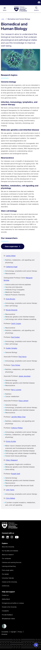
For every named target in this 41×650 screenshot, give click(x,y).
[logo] (20, 8)
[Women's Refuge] (4, 628)
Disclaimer (4, 634)
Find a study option (7, 570)
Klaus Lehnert (23, 401)
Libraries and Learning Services (11, 562)
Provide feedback (7, 615)
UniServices (5, 586)
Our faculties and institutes (10, 551)
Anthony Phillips (17, 428)
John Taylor (10, 490)
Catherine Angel (11, 267)
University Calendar (8, 578)
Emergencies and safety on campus (13, 603)
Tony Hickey (15, 365)
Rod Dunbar (15, 337)
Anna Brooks (10, 299)
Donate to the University (9, 607)
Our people (5, 574)
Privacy (20, 631)
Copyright (13, 631)
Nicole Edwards (11, 310)
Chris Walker (10, 498)
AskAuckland (6, 599)
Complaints (5, 611)
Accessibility (5, 631)
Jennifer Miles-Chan (18, 417)
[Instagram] (12, 537)
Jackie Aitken (11, 256)
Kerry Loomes (16, 390)
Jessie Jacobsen (25, 376)
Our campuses (6, 558)
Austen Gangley (11, 348)
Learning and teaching (9, 566)
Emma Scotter (11, 441)
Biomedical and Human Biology (19, 19)
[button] (39, 2)
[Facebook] (3, 537)
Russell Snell (15, 474)
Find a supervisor (11, 246)
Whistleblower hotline (8, 618)
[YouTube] (16, 537)
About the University (8, 547)
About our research (8, 554)
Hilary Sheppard (12, 460)
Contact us (5, 595)
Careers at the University (9, 582)
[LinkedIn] (7, 537)
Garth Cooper (16, 323)
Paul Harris (22, 357)
